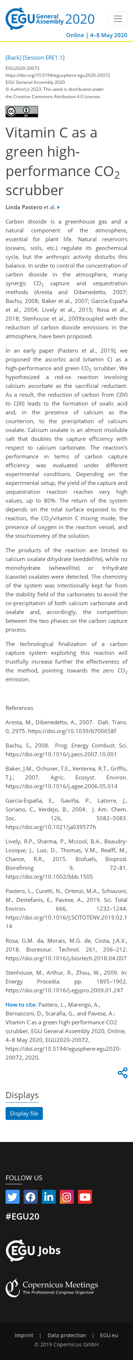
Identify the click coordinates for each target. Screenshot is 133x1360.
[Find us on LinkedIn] (49, 1198)
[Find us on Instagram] (67, 1198)
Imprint (24, 1335)
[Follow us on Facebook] (31, 1198)
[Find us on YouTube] (85, 1198)
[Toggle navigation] (117, 19)
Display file (24, 1113)
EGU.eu (109, 1335)
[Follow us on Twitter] (13, 1198)
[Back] (13, 57)
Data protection (67, 1335)
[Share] (121, 1074)
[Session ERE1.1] (44, 57)
